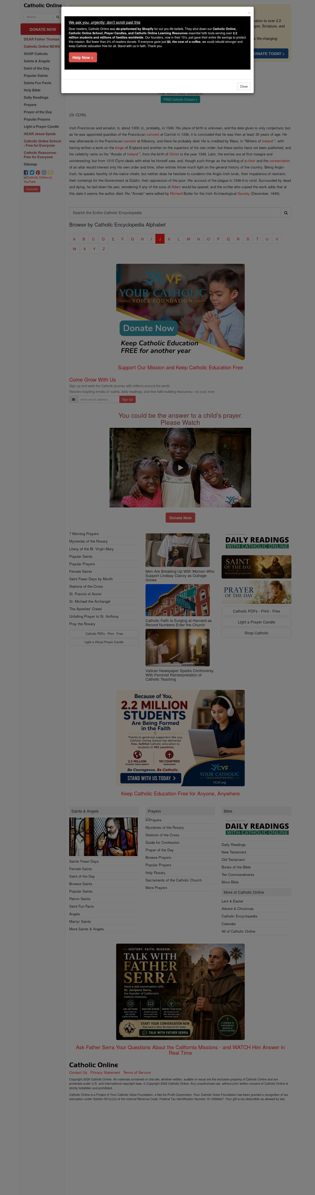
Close (244, 86)
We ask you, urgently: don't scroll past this (104, 22)
